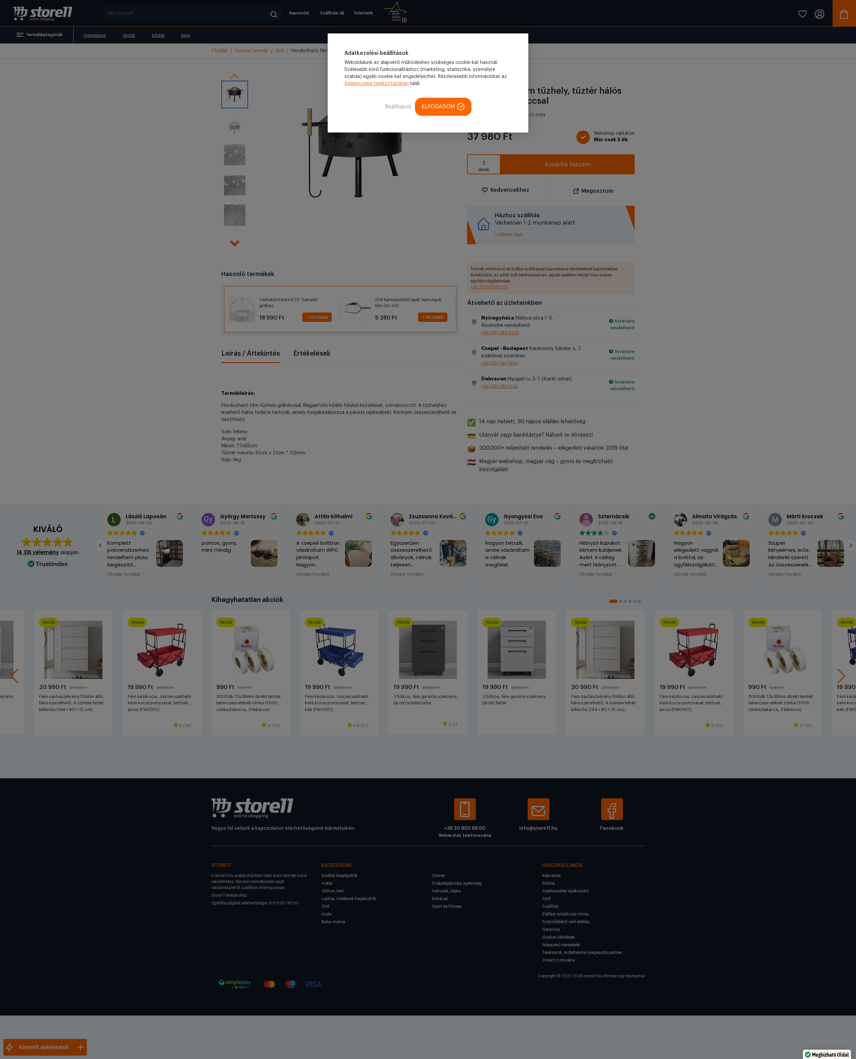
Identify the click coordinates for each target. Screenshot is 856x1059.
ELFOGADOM (438, 106)
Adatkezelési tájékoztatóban (376, 83)
